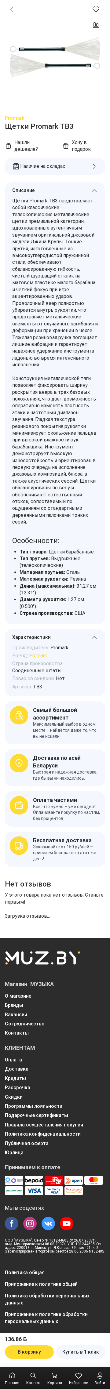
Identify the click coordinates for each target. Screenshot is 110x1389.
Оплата (13, 1060)
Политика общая (25, 1272)
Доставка (16, 1069)
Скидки (14, 1097)
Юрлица (14, 1152)
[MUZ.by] (42, 962)
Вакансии (16, 1014)
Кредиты (15, 1078)
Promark (14, 118)
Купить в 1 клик (80, 1352)
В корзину (29, 1352)
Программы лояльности (33, 1106)
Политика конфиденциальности (43, 1134)
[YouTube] (66, 1223)
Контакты (17, 1033)
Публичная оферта (27, 1143)
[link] (11, 9)
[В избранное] (96, 9)
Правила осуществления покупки (44, 1125)
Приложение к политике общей (41, 1284)
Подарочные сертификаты (36, 1115)
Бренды (14, 1005)
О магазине (18, 996)
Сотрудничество (25, 1024)
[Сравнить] (96, 25)
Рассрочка (17, 1087)
